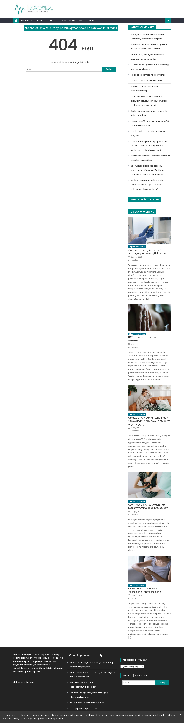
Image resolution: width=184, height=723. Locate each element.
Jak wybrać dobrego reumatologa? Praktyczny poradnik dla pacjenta (147, 36)
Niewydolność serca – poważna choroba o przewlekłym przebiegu (150, 157)
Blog (91, 20)
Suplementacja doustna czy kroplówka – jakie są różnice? (150, 113)
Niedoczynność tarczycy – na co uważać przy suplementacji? (150, 123)
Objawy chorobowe (142, 211)
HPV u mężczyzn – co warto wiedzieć (144, 339)
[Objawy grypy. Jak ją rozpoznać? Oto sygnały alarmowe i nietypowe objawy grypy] (149, 398)
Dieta (82, 20)
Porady (40, 20)
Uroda (52, 20)
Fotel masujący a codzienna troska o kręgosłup (148, 133)
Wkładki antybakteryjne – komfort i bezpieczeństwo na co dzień (147, 56)
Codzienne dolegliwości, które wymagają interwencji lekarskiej (150, 66)
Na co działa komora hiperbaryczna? (148, 74)
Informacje (26, 20)
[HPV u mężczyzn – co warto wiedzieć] (149, 317)
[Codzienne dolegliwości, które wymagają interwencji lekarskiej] (149, 230)
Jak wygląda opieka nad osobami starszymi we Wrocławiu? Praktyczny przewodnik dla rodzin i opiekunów (148, 170)
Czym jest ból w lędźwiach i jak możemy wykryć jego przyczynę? (148, 506)
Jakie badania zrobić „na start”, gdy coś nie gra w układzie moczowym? (149, 46)
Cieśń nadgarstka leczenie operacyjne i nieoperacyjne (144, 590)
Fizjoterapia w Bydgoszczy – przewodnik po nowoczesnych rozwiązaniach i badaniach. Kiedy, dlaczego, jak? (149, 145)
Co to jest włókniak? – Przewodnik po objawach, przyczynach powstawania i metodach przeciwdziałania (149, 101)
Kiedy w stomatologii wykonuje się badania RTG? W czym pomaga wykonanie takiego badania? (147, 184)
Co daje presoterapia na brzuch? (146, 80)
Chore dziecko (67, 20)
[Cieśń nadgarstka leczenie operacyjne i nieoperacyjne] (149, 569)
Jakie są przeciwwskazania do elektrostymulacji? (145, 88)
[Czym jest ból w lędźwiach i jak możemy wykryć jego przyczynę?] (149, 485)
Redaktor (135, 260)
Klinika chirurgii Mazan (23, 682)
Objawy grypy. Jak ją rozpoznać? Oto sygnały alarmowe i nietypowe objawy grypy (149, 421)
